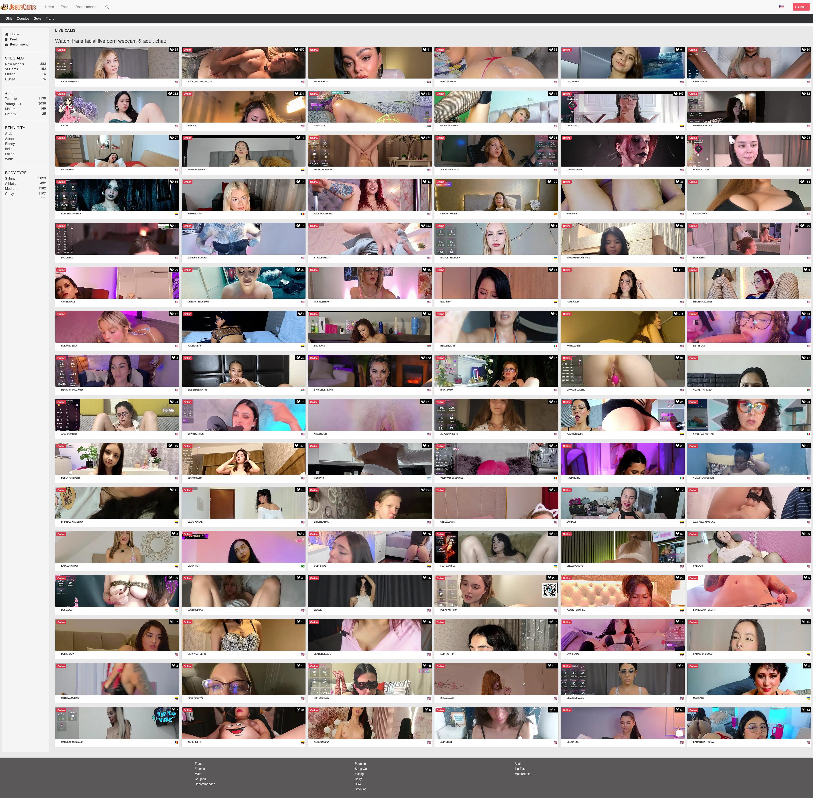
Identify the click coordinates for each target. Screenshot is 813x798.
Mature (10, 108)
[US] (783, 7)
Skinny (10, 178)
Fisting (359, 774)
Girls (9, 18)
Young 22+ (13, 103)
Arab (8, 133)
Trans (50, 18)
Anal (518, 763)
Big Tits (520, 768)
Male (198, 774)
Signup (801, 7)
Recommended (205, 784)
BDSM (10, 78)
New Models (14, 63)
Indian (9, 148)
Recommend (19, 44)
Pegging (360, 763)
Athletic (10, 183)
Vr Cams (11, 68)
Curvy (9, 193)
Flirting (10, 73)
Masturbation (523, 774)
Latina (9, 153)
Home (14, 34)
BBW (358, 784)
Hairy (358, 779)
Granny (10, 113)
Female (200, 768)
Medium (11, 188)
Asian (9, 138)
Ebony (10, 143)
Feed (13, 39)
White (9, 158)
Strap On (361, 768)
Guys (38, 18)
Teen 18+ (12, 98)
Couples (23, 18)
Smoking (360, 789)
